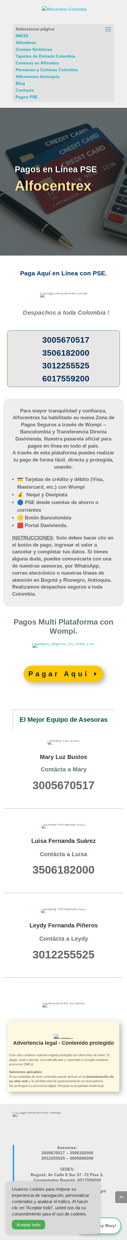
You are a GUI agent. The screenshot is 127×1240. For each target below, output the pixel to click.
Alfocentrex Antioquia (38, 76)
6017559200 (65, 378)
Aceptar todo (28, 1224)
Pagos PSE (27, 97)
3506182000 (65, 352)
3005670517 (65, 339)
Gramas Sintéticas (34, 49)
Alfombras (26, 42)
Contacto (25, 90)
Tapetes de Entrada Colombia (45, 56)
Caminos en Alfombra (37, 63)
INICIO (22, 35)
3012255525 (65, 365)
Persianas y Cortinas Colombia (47, 69)
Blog (20, 83)
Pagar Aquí (58, 674)
